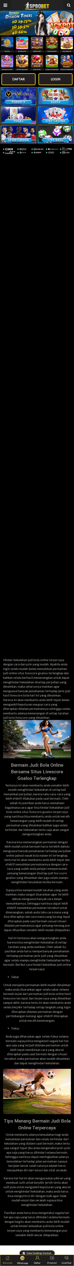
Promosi (52, 1262)
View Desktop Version (38, 1253)
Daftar (37, 1262)
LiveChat (66, 1262)
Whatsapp (22, 1263)
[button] (5, 5)
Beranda (7, 1262)
